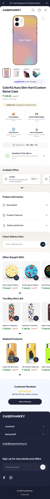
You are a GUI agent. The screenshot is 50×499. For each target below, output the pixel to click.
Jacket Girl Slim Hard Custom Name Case (10, 367)
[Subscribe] (42, 467)
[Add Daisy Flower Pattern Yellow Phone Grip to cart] (16, 277)
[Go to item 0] (7, 72)
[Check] (42, 244)
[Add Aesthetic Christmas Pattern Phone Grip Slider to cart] (36, 318)
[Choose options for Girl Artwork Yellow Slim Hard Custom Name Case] (36, 359)
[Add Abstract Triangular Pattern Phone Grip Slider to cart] (16, 318)
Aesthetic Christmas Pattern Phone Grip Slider (29, 325)
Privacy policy (25, 494)
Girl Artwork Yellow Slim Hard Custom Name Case (31, 367)
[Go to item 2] (17, 72)
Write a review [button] (25, 402)
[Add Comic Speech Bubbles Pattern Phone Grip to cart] (36, 277)
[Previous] (3, 3)
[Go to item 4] (37, 72)
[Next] (46, 3)
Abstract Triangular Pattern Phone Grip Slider (10, 325)
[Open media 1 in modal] (42, 18)
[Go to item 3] (27, 72)
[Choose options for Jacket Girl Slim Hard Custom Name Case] (16, 359)
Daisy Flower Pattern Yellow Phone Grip (10, 285)
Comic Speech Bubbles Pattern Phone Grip (30, 285)
